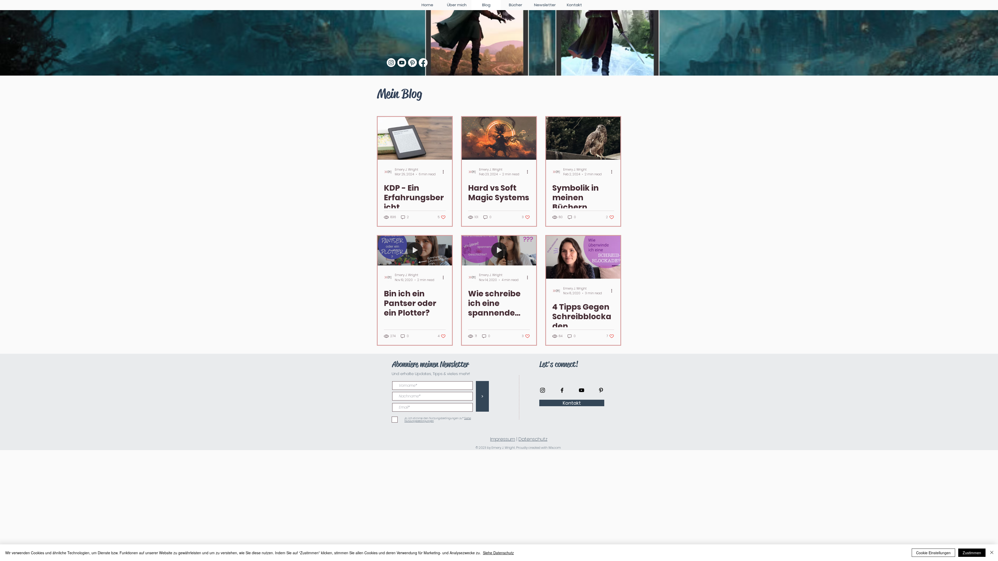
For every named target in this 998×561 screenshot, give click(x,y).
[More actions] (445, 172)
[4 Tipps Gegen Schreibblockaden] (583, 257)
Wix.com (554, 447)
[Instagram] (391, 62)
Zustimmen (972, 552)
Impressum (502, 439)
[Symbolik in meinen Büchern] (583, 138)
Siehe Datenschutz (498, 552)
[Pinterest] (412, 62)
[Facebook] (423, 62)
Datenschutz (532, 439)
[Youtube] (401, 62)
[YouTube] (581, 390)
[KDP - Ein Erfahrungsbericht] (415, 138)
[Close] (992, 553)
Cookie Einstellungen (933, 552)
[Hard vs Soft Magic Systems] (499, 138)
